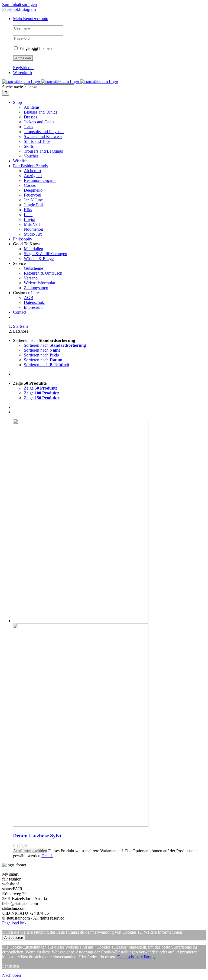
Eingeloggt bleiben (35, 48)
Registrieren (23, 67)
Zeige (40, 388)
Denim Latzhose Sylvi (37, 835)
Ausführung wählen (30, 851)
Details (47, 855)
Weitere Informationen (163, 932)
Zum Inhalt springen (19, 4)
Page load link (14, 923)
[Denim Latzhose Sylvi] (109, 623)
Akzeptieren (13, 938)
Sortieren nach (55, 345)
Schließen (10, 966)
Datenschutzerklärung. (136, 957)
